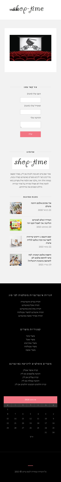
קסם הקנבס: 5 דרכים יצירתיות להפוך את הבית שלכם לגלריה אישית (39, 239)
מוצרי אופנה (31, 350)
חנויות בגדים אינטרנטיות (30, 301)
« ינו (31, 436)
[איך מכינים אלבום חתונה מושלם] (16, 208)
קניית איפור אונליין (30, 370)
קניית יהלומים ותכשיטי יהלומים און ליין (30, 384)
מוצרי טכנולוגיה (30, 346)
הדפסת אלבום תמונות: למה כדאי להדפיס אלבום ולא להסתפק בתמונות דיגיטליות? (39, 257)
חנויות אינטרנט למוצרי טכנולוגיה (30, 312)
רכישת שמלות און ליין (30, 381)
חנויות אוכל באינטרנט (30, 305)
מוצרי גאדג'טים (30, 343)
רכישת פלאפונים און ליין (30, 373)
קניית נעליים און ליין (30, 377)
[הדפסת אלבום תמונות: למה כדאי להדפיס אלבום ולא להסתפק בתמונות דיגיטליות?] (16, 260)
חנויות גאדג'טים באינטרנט (30, 308)
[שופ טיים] (26, 9)
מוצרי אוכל (30, 339)
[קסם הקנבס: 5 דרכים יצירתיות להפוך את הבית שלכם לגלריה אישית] (16, 242)
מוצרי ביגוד (30, 336)
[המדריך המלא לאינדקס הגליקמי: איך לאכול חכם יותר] (16, 225)
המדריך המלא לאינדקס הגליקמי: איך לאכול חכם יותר (39, 221)
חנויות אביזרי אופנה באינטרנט (30, 316)
